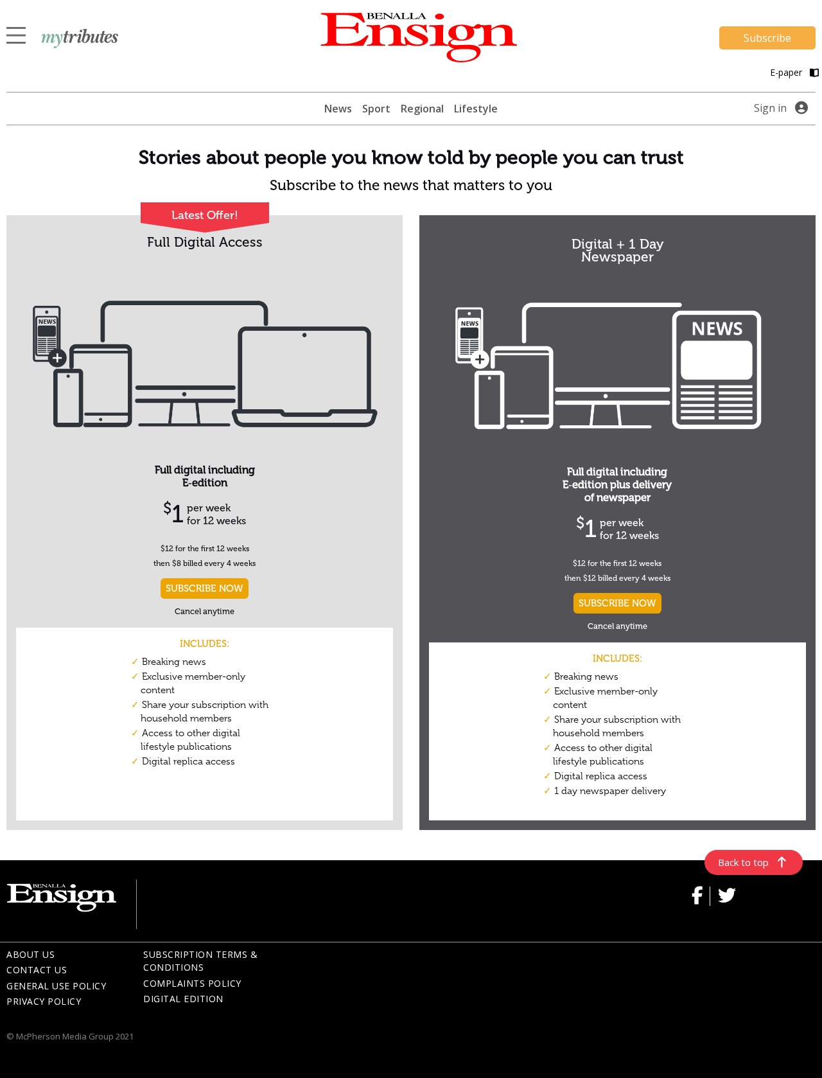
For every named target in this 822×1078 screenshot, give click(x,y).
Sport (376, 109)
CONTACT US (36, 970)
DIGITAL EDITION (183, 999)
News (338, 109)
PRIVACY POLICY (43, 1001)
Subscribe (767, 38)
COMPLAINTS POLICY (192, 983)
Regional (422, 109)
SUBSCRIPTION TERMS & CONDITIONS (200, 961)
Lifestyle (476, 109)
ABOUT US (30, 954)
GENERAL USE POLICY (56, 986)
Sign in (770, 108)
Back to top (743, 862)
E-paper (787, 72)
